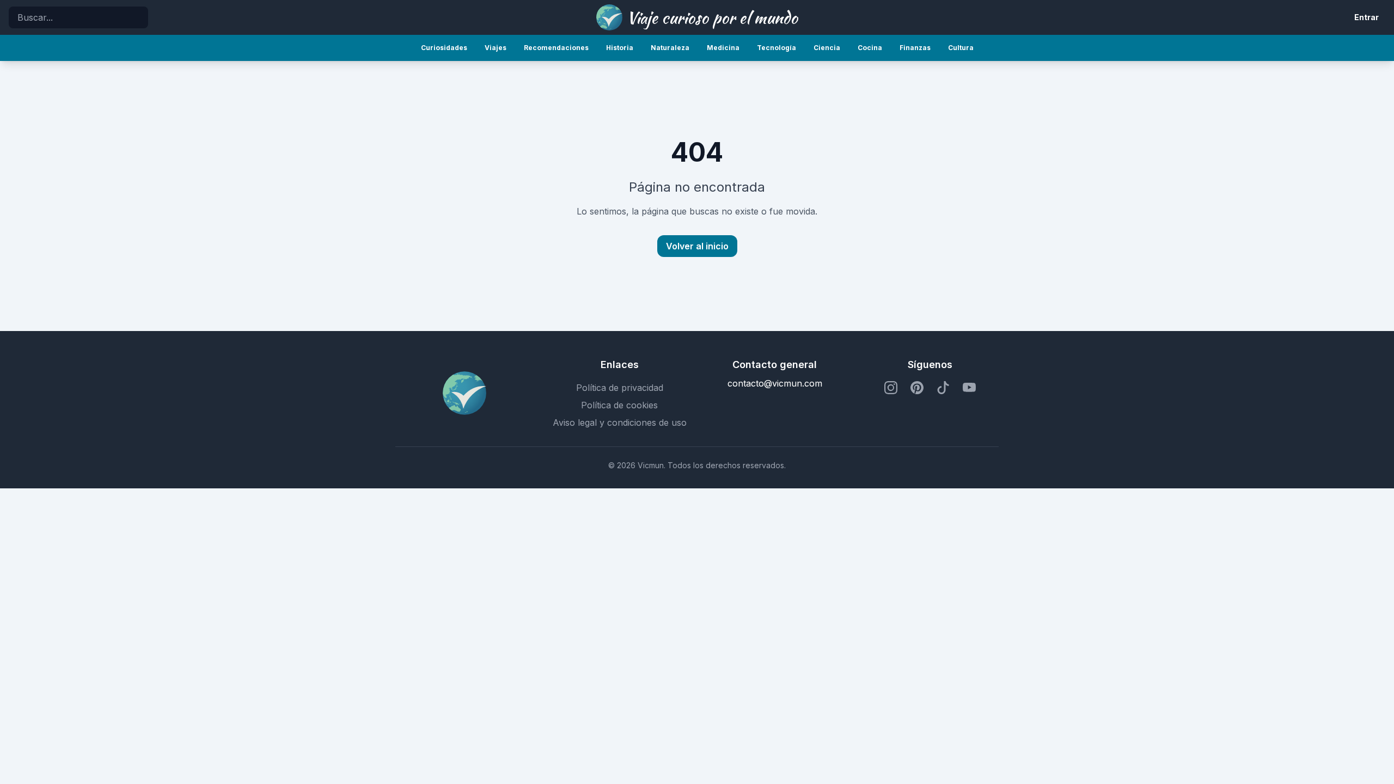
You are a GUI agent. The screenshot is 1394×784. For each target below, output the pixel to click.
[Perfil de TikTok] (943, 387)
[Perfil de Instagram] (890, 387)
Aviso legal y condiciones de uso (620, 422)
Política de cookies (619, 405)
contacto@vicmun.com (774, 383)
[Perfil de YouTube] (969, 387)
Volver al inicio (697, 246)
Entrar (1366, 17)
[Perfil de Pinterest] (917, 387)
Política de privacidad (619, 387)
